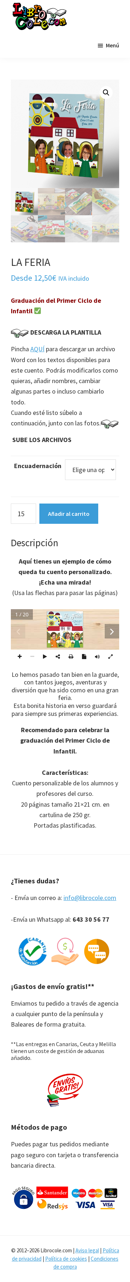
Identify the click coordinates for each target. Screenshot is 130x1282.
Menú (112, 45)
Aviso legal (87, 1250)
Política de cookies (66, 1258)
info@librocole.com (90, 897)
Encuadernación (37, 466)
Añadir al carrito (69, 513)
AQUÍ (37, 349)
